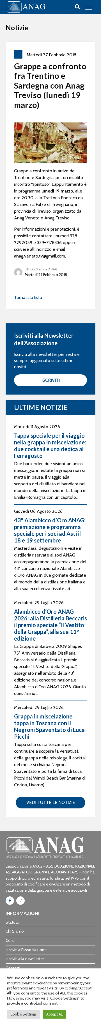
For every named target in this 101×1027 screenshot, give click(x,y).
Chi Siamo (15, 931)
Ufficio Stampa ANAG (41, 269)
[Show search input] (77, 6)
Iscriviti (51, 380)
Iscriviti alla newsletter (25, 958)
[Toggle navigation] (88, 7)
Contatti (13, 967)
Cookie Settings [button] (23, 1014)
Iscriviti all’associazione (26, 949)
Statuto (12, 922)
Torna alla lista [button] (28, 297)
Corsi (10, 940)
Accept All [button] (54, 1014)
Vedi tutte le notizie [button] (50, 802)
